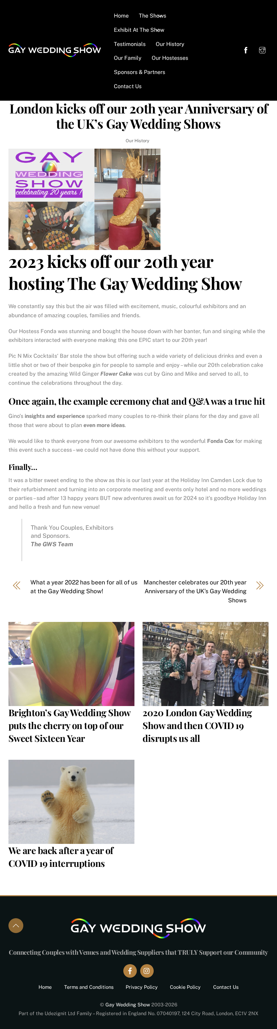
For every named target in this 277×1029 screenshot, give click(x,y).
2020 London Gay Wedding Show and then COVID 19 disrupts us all (197, 725)
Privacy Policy (142, 987)
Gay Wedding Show (127, 1004)
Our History (170, 44)
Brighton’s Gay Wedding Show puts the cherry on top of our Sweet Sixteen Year (69, 725)
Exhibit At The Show (139, 30)
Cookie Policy (185, 987)
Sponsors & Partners (139, 72)
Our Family (128, 58)
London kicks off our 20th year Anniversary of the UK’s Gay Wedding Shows (138, 116)
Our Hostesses (170, 58)
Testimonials (130, 44)
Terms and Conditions (89, 987)
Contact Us (128, 86)
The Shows (152, 15)
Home (121, 15)
